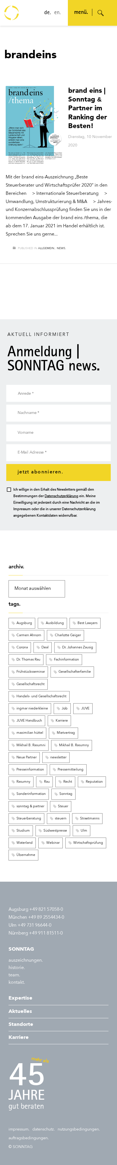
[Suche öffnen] (101, 13)
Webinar (53, 843)
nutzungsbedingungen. (79, 1129)
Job (65, 708)
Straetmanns (89, 818)
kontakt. (17, 982)
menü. (81, 13)
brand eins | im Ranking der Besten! (87, 108)
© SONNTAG (21, 1147)
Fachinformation (66, 659)
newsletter (58, 757)
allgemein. (46, 248)
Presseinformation (30, 769)
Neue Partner (26, 757)
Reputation (94, 782)
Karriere (62, 720)
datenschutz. (43, 1129)
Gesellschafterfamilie (74, 672)
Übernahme (25, 855)
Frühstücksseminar (30, 672)
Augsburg (24, 623)
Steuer (63, 806)
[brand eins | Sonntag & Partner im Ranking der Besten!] (34, 125)
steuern (60, 818)
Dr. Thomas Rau (28, 659)
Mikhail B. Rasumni (30, 745)
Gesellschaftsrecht (30, 684)
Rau (47, 782)
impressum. (19, 1129)
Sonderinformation (31, 794)
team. (14, 975)
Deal (45, 647)
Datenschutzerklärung (61, 496)
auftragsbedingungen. (29, 1138)
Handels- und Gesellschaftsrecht (41, 696)
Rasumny (23, 782)
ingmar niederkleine (32, 708)
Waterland (24, 843)
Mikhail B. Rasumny (74, 745)
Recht (67, 782)
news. (61, 248)
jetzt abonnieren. (40, 472)
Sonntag (65, 794)
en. (57, 13)
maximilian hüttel (29, 733)
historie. (17, 968)
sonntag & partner (30, 806)
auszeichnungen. (26, 960)
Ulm (84, 830)
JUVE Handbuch (29, 720)
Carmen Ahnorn (28, 635)
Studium (23, 830)
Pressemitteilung (70, 769)
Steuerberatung (28, 818)
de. (47, 13)
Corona (22, 647)
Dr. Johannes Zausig (77, 647)
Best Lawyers (87, 623)
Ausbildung (55, 623)
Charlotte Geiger (68, 635)
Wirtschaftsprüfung (88, 843)
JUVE (85, 708)
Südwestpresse (55, 830)
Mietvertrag (66, 733)
